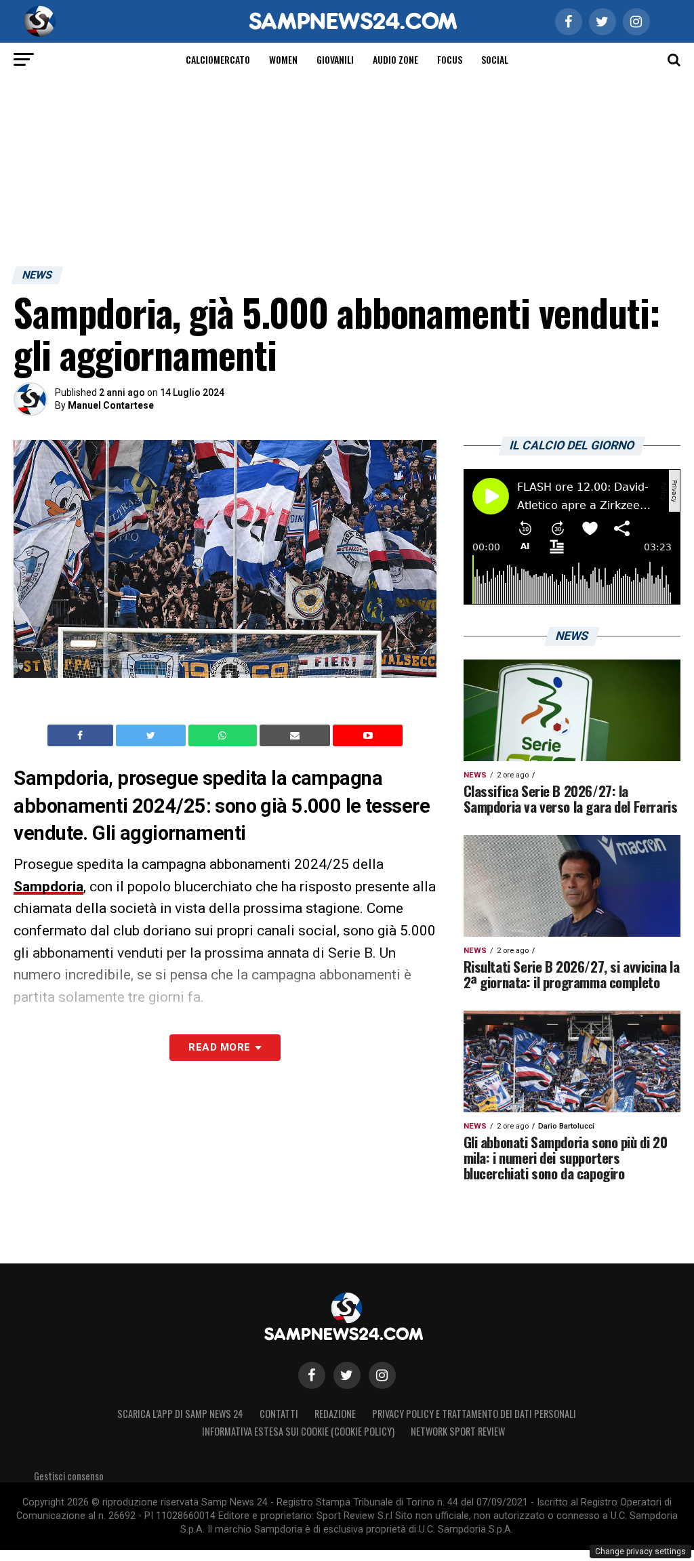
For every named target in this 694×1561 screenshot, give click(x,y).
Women (283, 59)
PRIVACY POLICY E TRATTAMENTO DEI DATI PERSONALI (474, 1413)
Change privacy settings (640, 1551)
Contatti (279, 1413)
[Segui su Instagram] (382, 1375)
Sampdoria (48, 886)
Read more (219, 1047)
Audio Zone (395, 59)
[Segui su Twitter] (347, 1375)
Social (494, 59)
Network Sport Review (458, 1431)
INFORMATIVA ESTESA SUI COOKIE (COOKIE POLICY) (298, 1431)
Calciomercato (218, 59)
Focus (449, 59)
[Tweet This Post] (152, 735)
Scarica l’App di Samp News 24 (180, 1413)
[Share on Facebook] (82, 735)
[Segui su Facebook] (311, 1375)
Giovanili (335, 59)
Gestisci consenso (69, 1476)
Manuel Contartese (111, 405)
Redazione (335, 1413)
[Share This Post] (224, 735)
